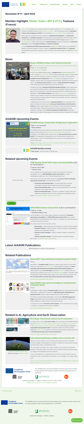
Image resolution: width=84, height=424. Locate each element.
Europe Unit (47, 104)
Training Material (55, 4)
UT (53, 65)
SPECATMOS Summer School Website (47, 238)
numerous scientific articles (59, 33)
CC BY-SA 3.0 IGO (23, 353)
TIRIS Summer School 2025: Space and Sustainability (51, 163)
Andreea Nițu (58, 65)
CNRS (63, 29)
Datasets (65, 4)
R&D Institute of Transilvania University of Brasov (58, 132)
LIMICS (67, 48)
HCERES (56, 46)
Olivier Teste (37, 21)
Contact (78, 4)
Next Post (78, 390)
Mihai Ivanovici (35, 65)
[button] (36, 4)
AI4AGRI (54, 78)
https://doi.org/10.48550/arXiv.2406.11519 (41, 308)
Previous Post (6, 390)
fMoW (52, 272)
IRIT (50, 21)
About (72, 4)
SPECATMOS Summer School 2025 (44, 208)
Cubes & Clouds (41, 329)
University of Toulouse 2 (47, 31)
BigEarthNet (60, 272)
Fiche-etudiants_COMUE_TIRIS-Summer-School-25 (18, 200)
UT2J (58, 21)
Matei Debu (69, 65)
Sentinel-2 (61, 270)
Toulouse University (37, 70)
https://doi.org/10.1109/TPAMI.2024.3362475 (41, 279)
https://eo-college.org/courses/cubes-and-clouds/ (43, 334)
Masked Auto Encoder (48, 266)
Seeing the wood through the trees (18, 351)
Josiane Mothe (48, 65)
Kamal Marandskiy (63, 93)
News (34, 4)
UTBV (41, 65)
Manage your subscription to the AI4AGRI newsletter (42, 382)
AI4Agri (75, 50)
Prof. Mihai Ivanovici (45, 74)
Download (11, 203)
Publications (43, 4)
